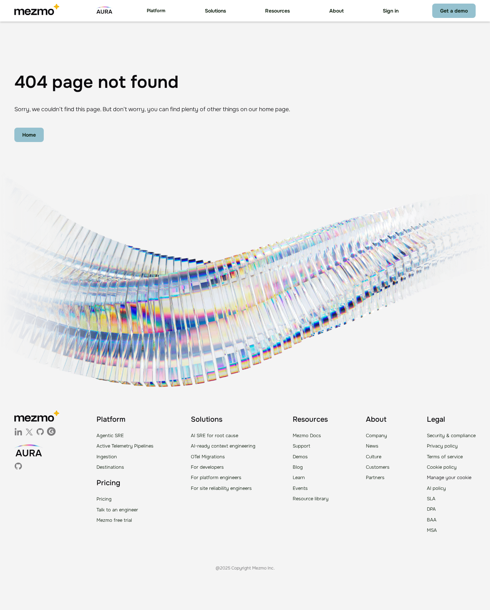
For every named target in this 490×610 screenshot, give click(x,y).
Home (29, 135)
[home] (36, 11)
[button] (156, 10)
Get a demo (454, 11)
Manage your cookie (449, 477)
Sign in (391, 11)
